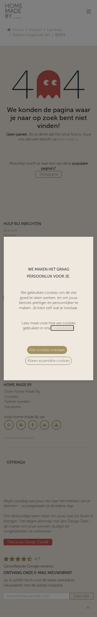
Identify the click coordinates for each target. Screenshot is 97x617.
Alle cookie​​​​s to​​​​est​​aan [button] (47, 350)
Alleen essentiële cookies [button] (48, 360)
